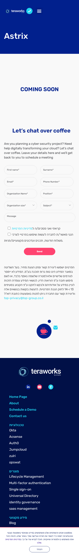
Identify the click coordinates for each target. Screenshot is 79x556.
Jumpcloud (18, 449)
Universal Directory (23, 496)
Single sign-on (20, 489)
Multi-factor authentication (30, 483)
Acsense (15, 437)
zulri (12, 456)
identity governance (24, 502)
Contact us (18, 416)
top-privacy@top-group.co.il (23, 298)
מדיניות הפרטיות (22, 228)
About (14, 403)
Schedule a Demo (22, 409)
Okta (12, 430)
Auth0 (14, 443)
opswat (14, 462)
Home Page (18, 397)
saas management (23, 508)
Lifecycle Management (26, 476)
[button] (39, 11)
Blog (12, 523)
